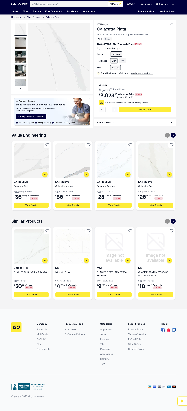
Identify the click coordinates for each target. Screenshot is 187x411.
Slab (29, 17)
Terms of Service (137, 334)
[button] (171, 24)
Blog (39, 344)
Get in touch (43, 349)
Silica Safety (134, 344)
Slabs (103, 334)
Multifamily (42, 334)
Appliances (106, 329)
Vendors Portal (167, 11)
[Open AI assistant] (182, 401)
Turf (102, 363)
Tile (102, 344)
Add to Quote (145, 109)
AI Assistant (71, 329)
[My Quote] (173, 4)
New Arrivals (89, 11)
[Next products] (173, 135)
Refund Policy (135, 339)
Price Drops (72, 11)
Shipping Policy (136, 349)
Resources (145, 4)
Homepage (16, 17)
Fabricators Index (147, 11)
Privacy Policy (135, 329)
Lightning (105, 359)
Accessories (106, 354)
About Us (42, 329)
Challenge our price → (142, 73)
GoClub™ (130, 4)
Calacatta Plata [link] (52, 17)
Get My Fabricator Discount (31, 116)
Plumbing (105, 349)
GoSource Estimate (75, 334)
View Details (31, 205)
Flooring (37, 11)
